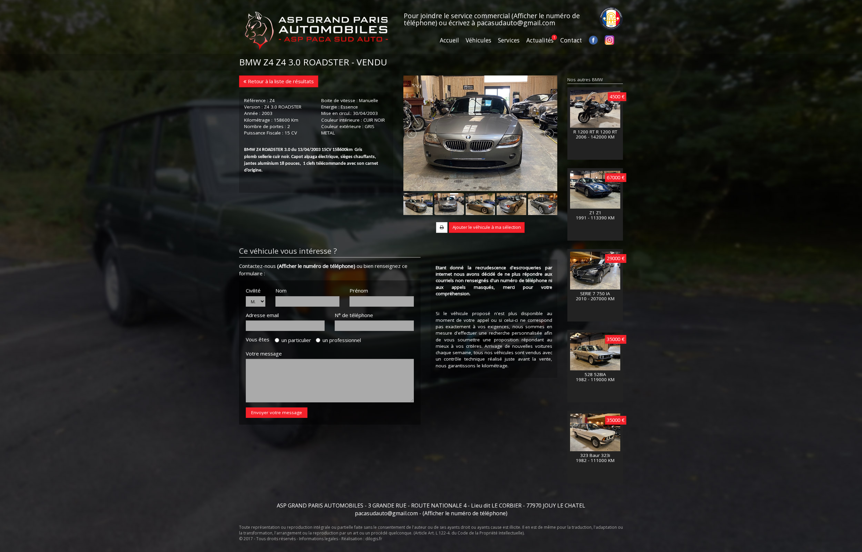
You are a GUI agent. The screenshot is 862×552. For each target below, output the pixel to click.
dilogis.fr (373, 539)
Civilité (253, 290)
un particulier (296, 340)
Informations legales (318, 539)
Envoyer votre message (276, 412)
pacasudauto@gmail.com (516, 22)
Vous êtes (259, 339)
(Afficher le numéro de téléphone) (316, 266)
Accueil (449, 40)
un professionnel (342, 340)
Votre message (264, 353)
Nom (281, 290)
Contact (571, 40)
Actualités (540, 40)
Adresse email (262, 315)
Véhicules (478, 40)
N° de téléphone (354, 315)
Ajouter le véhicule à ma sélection (487, 227)
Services (509, 40)
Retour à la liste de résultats (280, 81)
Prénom (359, 290)
